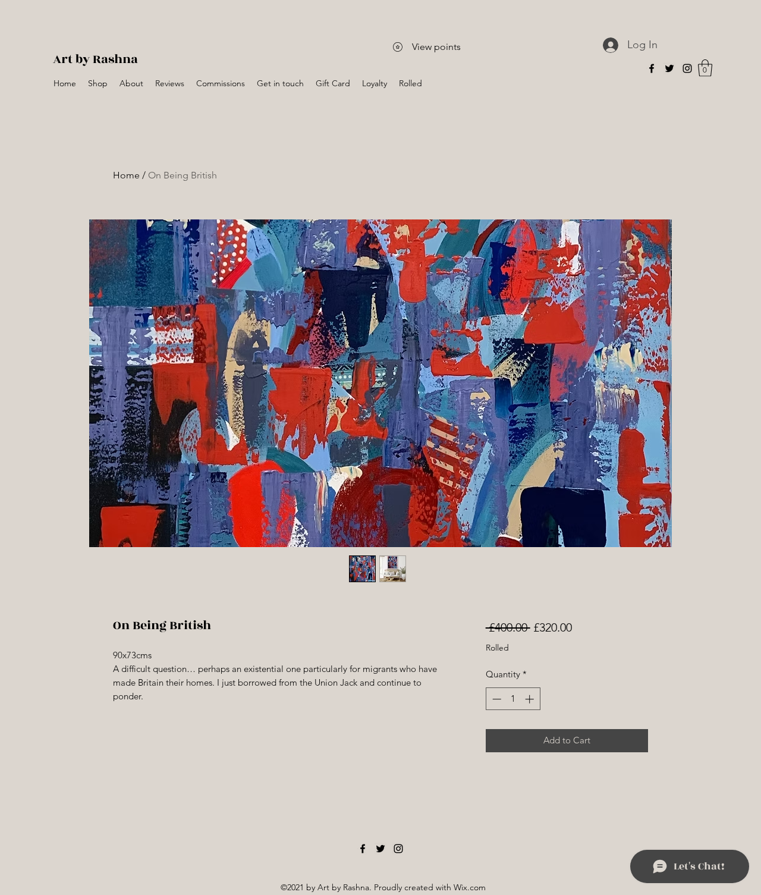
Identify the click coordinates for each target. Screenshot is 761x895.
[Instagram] (687, 68)
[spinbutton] (513, 699)
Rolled (497, 647)
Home (126, 175)
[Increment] (531, 699)
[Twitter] (669, 68)
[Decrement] (496, 699)
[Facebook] (652, 68)
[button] (705, 68)
